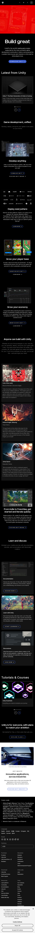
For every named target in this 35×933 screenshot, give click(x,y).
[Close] (33, 909)
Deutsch (8, 831)
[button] (17, 61)
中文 (28, 831)
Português (23, 831)
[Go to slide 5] (19, 709)
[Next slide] (19, 109)
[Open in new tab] (11, 859)
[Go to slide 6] (20, 709)
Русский (8, 833)
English (3, 831)
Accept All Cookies (17, 930)
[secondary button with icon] (31, 2)
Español (3, 833)
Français (18, 831)
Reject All (17, 925)
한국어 (13, 833)
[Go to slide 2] (15, 709)
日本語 (12, 831)
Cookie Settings (17, 922)
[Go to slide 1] (14, 709)
